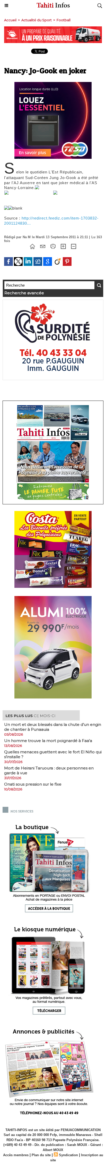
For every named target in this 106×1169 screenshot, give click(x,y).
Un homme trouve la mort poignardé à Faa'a (48, 740)
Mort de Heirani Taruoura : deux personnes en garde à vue (49, 770)
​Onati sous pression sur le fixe (32, 784)
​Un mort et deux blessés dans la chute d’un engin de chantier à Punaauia (52, 727)
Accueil (10, 20)
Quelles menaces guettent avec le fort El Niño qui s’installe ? (53, 754)
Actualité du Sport (36, 20)
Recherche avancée (24, 292)
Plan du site (41, 1155)
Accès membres (16, 1155)
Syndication (68, 1155)
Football (63, 20)
